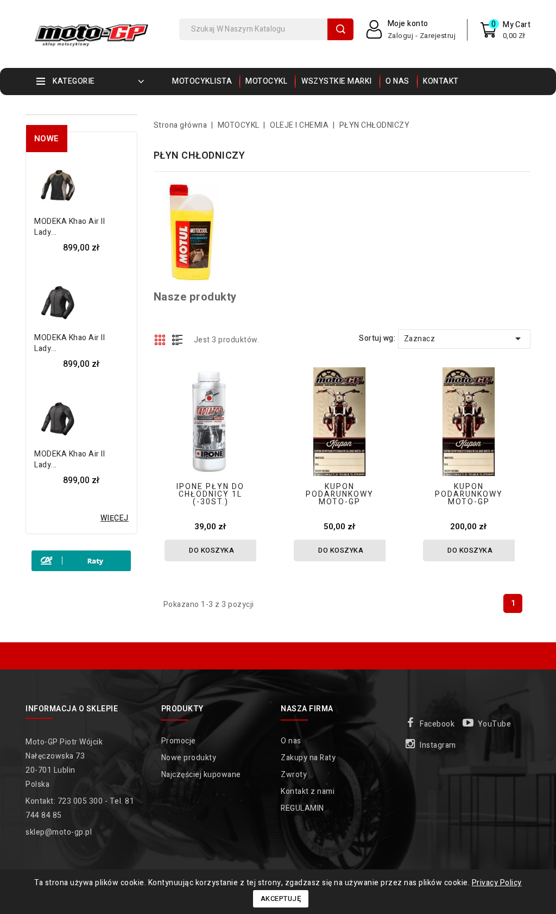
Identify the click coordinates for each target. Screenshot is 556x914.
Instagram (438, 745)
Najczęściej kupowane (201, 774)
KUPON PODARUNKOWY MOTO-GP (340, 494)
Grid (160, 339)
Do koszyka (211, 550)
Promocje (178, 741)
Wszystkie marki (336, 81)
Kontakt (441, 81)
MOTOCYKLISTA (202, 81)
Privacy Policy (497, 882)
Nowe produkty (189, 757)
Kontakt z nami (307, 791)
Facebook (437, 724)
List (177, 339)
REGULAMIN (302, 808)
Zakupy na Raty (308, 757)
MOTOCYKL (266, 81)
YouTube (494, 724)
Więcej (114, 518)
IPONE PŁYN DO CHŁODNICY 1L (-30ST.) (210, 494)
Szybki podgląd (254, 368)
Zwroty (294, 774)
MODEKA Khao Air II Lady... (69, 227)
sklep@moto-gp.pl (59, 832)
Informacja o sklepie (72, 709)
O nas (397, 81)
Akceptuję (281, 898)
